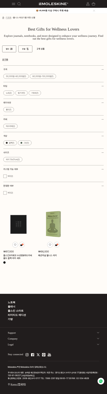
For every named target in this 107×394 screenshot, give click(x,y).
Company (13, 338)
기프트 (8, 17)
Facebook (32, 354)
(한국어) (18, 384)
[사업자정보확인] (28, 375)
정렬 (23, 49)
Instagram (27, 354)
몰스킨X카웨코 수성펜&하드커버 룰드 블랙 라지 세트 (17, 257)
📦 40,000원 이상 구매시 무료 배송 (52, 10)
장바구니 (93, 4)
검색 (19, 4)
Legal (11, 344)
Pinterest (43, 354)
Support (12, 332)
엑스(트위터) (38, 354)
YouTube (49, 354)
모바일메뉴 (13, 4)
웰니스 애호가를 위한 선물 (24, 17)
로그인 (88, 4)
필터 (7, 49)
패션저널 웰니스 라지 (47, 255)
